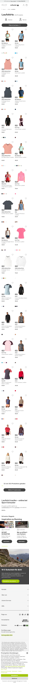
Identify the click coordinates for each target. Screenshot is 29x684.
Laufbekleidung (6, 507)
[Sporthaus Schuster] (14, 5)
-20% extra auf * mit (14, 1)
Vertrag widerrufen (6, 635)
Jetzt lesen (6, 541)
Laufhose (17, 507)
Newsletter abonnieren (9, 581)
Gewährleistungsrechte (8, 632)
